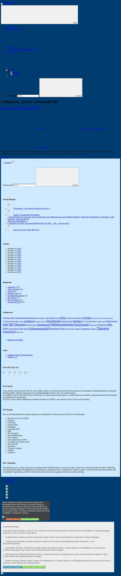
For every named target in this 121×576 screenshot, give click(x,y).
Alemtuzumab (9, 318)
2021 (19, 259)
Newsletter (10, 52)
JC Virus (85, 321)
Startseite (9, 27)
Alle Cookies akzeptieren (29, 519)
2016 (19, 270)
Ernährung (29, 321)
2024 (19, 253)
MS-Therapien (31, 325)
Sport (67, 329)
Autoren (11, 291)
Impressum (10, 480)
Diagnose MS (13, 294)
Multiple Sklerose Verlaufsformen (20, 355)
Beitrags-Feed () (15, 340)
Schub (25, 329)
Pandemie (102, 325)
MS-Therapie (17, 324)
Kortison (92, 321)
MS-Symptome (13, 300)
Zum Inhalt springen (8, 2)
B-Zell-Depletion (40, 318)
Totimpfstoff (9, 331)
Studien (77, 329)
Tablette (93, 329)
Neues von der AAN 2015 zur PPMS (21, 108)
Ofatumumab (94, 325)
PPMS (5, 329)
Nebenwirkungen (62, 324)
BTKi (62, 317)
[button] (7, 77)
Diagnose (100, 318)
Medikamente (111, 321)
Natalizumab (43, 324)
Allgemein (11, 287)
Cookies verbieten (13, 519)
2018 (19, 266)
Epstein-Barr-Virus (17, 321)
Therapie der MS (42, 147)
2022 (19, 257)
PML (109, 324)
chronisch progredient (74, 318)
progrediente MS (16, 329)
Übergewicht (19, 332)
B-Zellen (50, 318)
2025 (19, 251)
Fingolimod (53, 321)
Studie (72, 329)
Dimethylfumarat (108, 318)
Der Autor (10, 47)
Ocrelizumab (81, 324)
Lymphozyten (101, 321)
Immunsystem (66, 321)
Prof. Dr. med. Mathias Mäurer (23, 50)
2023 (19, 255)
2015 (19, 272)
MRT (6, 324)
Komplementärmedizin (16, 296)
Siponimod (55, 328)
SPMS (63, 329)
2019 (19, 263)
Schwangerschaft (39, 328)
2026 (19, 249)
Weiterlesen (5, 157)
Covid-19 (94, 318)
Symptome (85, 329)
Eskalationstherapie (40, 321)
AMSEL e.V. (12, 357)
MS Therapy (12, 298)
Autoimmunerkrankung (25, 318)
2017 (19, 268)
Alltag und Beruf (14, 289)
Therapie (103, 328)
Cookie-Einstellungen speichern (33, 567)
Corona (87, 317)
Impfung (77, 321)
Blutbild (57, 318)
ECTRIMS (6, 321)
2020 (19, 261)
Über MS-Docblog (13, 29)
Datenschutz (10, 482)
